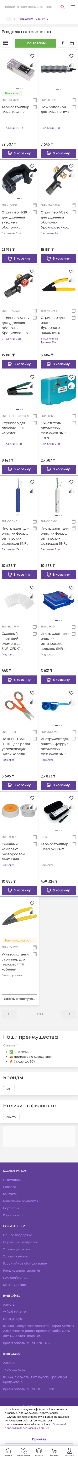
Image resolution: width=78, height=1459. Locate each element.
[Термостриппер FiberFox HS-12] (59, 811)
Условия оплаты (15, 1256)
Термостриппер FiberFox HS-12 (54, 847)
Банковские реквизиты (20, 1201)
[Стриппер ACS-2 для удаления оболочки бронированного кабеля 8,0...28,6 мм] (59, 179)
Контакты (10, 1194)
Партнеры (11, 1208)
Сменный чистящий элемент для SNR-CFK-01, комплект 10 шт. (15, 641)
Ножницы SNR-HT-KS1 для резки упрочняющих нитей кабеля (16, 746)
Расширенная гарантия (21, 1271)
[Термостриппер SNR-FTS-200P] (19, 69)
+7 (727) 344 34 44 (15, 1312)
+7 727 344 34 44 (14, 1370)
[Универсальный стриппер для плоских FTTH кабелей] (19, 916)
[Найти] (62, 6)
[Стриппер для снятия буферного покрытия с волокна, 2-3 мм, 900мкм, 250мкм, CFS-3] (59, 284)
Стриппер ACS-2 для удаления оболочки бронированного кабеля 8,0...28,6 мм (54, 220)
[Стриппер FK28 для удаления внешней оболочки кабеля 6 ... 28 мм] (19, 179)
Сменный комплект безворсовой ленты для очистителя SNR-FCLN (16, 852)
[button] (72, 43)
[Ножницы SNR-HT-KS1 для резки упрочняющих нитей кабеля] (19, 705)
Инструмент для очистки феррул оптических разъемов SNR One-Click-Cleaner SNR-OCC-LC (16, 536)
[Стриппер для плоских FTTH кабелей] (19, 389)
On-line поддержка (17, 1235)
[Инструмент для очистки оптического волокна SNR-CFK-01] (59, 600)
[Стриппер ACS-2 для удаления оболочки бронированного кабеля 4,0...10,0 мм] (19, 284)
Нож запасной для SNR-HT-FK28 (55, 110)
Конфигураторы (15, 1285)
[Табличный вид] (6, 43)
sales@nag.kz (13, 1319)
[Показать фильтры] (72, 43)
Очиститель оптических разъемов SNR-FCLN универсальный (54, 431)
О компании (12, 1180)
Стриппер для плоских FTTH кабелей (14, 428)
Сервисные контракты (20, 1242)
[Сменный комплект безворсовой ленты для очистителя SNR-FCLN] (19, 810)
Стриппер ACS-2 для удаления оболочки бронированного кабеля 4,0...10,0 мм (15, 326)
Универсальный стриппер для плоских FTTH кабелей (15, 962)
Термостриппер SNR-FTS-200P (15, 110)
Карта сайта (13, 1215)
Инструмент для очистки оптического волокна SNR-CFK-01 (55, 641)
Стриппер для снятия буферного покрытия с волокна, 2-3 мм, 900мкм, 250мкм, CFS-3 (55, 325)
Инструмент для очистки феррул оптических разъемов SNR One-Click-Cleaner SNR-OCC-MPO (55, 747)
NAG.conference (15, 1278)
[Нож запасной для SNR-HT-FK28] (59, 69)
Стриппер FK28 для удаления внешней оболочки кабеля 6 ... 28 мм (14, 220)
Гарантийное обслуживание (25, 1264)
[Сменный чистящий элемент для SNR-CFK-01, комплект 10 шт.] (19, 600)
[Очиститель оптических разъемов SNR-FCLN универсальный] (59, 389)
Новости (9, 1187)
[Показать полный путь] (8, 19)
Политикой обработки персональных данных (35, 1426)
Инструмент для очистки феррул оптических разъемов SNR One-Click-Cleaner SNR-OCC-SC (55, 536)
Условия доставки (16, 1249)
